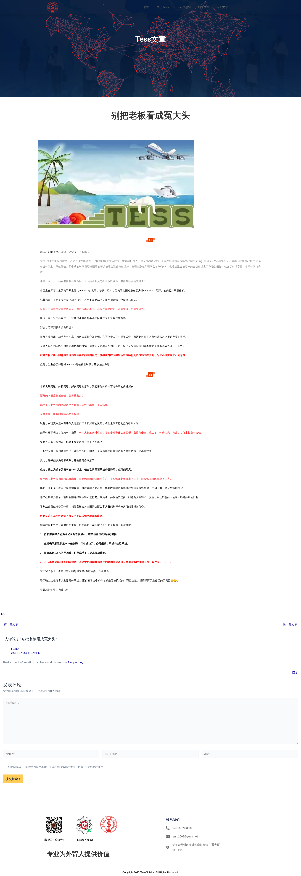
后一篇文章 (292, 624)
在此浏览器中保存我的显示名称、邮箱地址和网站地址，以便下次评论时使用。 (57, 767)
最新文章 (222, 7)
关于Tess (163, 7)
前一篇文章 (9, 624)
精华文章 (203, 7)
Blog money (75, 662)
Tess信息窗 (183, 7)
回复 (295, 672)
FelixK (15, 648)
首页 (147, 7)
